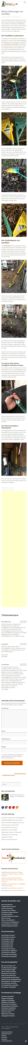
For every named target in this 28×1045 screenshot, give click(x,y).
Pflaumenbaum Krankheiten (9, 1006)
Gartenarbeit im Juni (7, 945)
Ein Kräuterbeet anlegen (8, 969)
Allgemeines (11, 490)
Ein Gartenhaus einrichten (9, 983)
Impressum (4, 1039)
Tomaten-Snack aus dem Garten (10, 825)
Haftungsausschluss (6, 1033)
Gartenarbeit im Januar (8, 935)
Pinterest (13, 807)
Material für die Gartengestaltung (11, 979)
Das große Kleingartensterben (10, 916)
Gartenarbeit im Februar (8, 937)
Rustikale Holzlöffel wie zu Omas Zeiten (11, 820)
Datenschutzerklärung (6, 1032)
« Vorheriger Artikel (8, 775)
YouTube (10, 807)
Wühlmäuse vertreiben (8, 1014)
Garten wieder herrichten (8, 971)
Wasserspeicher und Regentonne (10, 981)
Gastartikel (4, 1037)
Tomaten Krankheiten (7, 996)
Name (3, 731)
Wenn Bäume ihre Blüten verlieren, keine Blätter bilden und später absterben (12, 873)
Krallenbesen (7, 246)
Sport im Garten (6, 918)
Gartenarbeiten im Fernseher (9, 924)
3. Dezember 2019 (6, 17)
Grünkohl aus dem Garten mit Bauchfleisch (13, 818)
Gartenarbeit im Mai (7, 943)
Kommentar (5, 708)
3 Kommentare (16, 17)
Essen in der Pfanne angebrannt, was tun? (12, 822)
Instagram (6, 807)
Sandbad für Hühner (7, 837)
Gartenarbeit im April (7, 941)
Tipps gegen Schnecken (8, 1016)
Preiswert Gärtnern (6, 914)
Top (25, 1041)
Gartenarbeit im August (8, 949)
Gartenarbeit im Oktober (8, 952)
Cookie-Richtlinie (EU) (6, 1041)
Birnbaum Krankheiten (8, 1010)
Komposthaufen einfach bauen (10, 977)
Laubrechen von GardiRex (11, 44)
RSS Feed (17, 807)
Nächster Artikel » (21, 774)
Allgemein (12, 488)
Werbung (3, 1035)
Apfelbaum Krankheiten (8, 1002)
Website (3, 747)
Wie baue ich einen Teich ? (8, 973)
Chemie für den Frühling (8, 910)
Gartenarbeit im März (7, 939)
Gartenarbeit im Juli (7, 947)
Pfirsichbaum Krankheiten (9, 1004)
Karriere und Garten (7, 908)
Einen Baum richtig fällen (8, 987)
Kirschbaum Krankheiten (8, 1008)
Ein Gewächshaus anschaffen (9, 985)
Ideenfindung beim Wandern (9, 926)
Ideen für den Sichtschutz (8, 975)
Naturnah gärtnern (7, 904)
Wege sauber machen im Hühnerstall (11, 832)
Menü (25, 2)
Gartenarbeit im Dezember (9, 956)
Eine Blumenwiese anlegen (9, 968)
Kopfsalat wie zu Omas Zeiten (9, 830)
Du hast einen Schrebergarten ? (10, 922)
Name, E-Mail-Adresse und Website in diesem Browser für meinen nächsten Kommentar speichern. (12, 756)
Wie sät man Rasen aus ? (8, 966)
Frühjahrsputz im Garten (8, 906)
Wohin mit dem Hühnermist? (9, 839)
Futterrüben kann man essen (9, 827)
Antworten (23, 621)
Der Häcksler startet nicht (16, 888)
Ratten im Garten (6, 1012)
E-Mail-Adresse (6, 739)
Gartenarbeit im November (9, 954)
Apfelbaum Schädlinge (7, 1000)
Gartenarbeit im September (9, 950)
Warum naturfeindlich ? (8, 920)
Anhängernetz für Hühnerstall (9, 834)
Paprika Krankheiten (7, 998)
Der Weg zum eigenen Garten (9, 912)
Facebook (2, 807)
